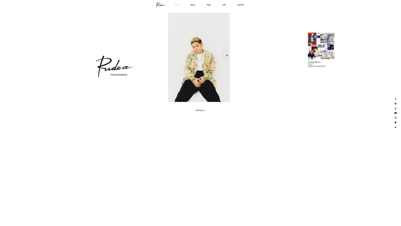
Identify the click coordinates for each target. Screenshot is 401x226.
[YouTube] (395, 113)
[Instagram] (395, 117)
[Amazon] (395, 108)
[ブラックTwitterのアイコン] (395, 122)
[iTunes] (395, 99)
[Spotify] (395, 103)
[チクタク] (395, 127)
